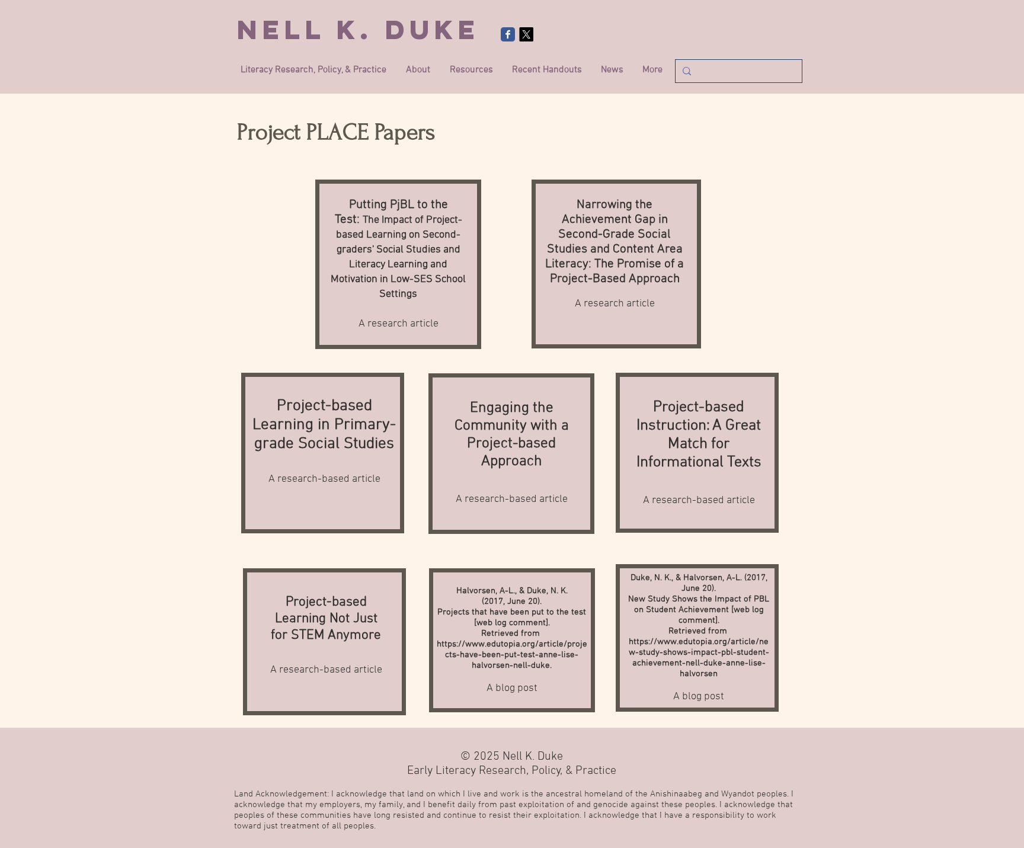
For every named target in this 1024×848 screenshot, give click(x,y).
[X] (526, 34)
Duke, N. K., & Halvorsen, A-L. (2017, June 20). (699, 583)
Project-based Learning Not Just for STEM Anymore (326, 619)
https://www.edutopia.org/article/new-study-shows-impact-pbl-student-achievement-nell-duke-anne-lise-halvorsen (699, 657)
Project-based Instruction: (690, 416)
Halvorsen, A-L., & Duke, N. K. (512, 590)
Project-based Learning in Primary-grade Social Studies (324, 424)
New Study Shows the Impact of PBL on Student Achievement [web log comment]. (698, 610)
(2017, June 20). (512, 601)
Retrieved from (511, 633)
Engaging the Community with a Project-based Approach (512, 435)
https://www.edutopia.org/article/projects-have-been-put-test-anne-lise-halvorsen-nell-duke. (512, 655)
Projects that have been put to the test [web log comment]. (511, 617)
